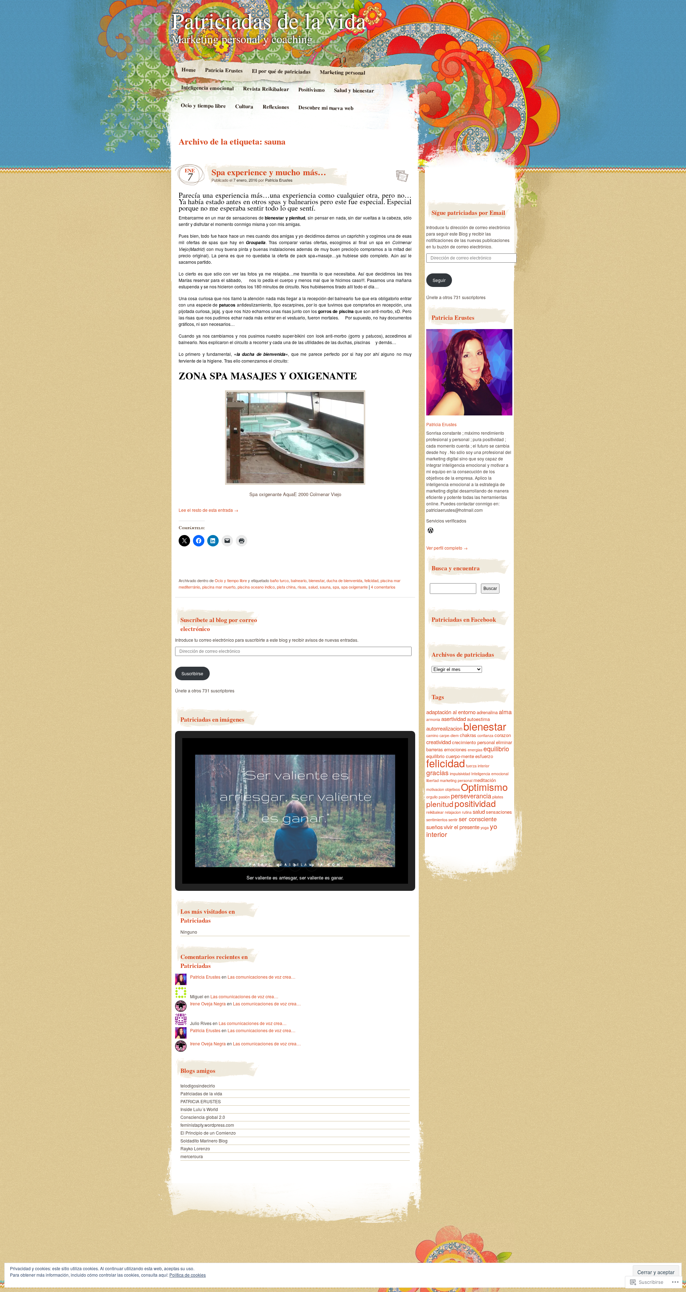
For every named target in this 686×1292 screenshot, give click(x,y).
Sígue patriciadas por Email (468, 212)
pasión (444, 796)
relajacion (453, 812)
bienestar (316, 580)
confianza (485, 735)
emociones (455, 749)
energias (475, 749)
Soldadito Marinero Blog (204, 1140)
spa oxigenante (354, 587)
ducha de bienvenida (344, 580)
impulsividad (460, 773)
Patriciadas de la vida (269, 20)
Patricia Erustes (223, 70)
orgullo (432, 796)
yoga (485, 827)
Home (188, 69)
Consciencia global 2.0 (202, 1117)
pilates (497, 796)
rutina (467, 812)
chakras (468, 735)
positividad (475, 803)
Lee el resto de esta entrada (208, 510)
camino (432, 735)
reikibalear (435, 812)
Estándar (400, 173)
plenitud (439, 803)
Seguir (439, 280)
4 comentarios (383, 587)
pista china (286, 587)
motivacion (435, 789)
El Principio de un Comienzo (208, 1133)
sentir (453, 819)
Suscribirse (192, 673)
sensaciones (499, 811)
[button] (278, 865)
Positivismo (311, 89)
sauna (325, 587)
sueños (434, 827)
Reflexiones (276, 106)
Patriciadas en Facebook (464, 619)
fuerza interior (477, 765)
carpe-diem (449, 735)
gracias (437, 772)
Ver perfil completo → (447, 548)
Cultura (244, 106)
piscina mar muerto (218, 587)
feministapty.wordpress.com (207, 1125)
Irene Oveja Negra (208, 1003)
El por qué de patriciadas (281, 71)
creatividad (438, 742)
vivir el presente (461, 827)
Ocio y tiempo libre (203, 105)
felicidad (371, 580)
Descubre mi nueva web (325, 107)
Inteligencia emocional (207, 87)
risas (302, 587)
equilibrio (496, 748)
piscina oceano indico (256, 587)
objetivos (452, 789)
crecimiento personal (473, 742)
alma (505, 711)
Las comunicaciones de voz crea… (261, 977)
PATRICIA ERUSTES (200, 1101)
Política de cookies (187, 1275)
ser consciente (478, 818)
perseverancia (471, 795)
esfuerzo (484, 756)
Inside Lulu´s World (199, 1109)
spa (336, 587)
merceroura (191, 1156)
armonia (433, 719)
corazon (502, 735)
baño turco (279, 580)
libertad (432, 780)
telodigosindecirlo (197, 1085)
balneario (299, 580)
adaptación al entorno (451, 712)
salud (313, 587)
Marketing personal (342, 72)
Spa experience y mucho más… (269, 172)
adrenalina (487, 712)
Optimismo (484, 787)
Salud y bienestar (354, 90)
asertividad (453, 718)
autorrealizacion (444, 728)
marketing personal (456, 780)
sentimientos (436, 819)
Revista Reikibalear (266, 88)
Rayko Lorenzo (195, 1148)
